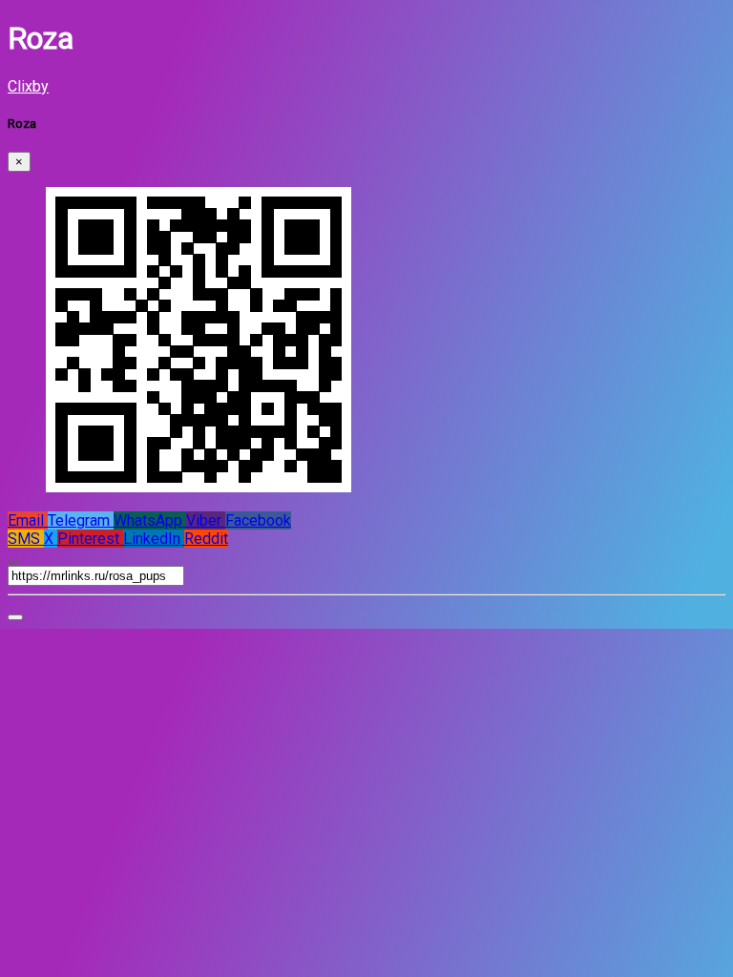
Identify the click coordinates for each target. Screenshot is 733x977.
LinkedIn (153, 539)
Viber (205, 520)
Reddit (206, 539)
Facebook (258, 520)
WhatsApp (150, 520)
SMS (26, 539)
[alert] (15, 617)
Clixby (28, 86)
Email (28, 520)
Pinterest (90, 539)
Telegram (81, 520)
